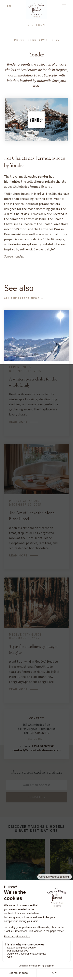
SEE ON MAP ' (36, 739)
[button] (10, 6)
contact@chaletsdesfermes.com (36, 750)
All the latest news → (24, 298)
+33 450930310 (39, 733)
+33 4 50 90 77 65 (43, 746)
